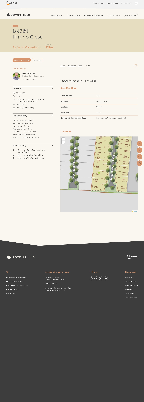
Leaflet (135, 211)
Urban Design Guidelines (17, 285)
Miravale (129, 289)
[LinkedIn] (101, 278)
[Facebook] (96, 278)
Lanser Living (112, 3)
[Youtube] (106, 278)
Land (80, 66)
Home (62, 66)
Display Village (74, 15)
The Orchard (130, 293)
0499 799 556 (31, 79)
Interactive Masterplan (94, 15)
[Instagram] (92, 278)
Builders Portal (98, 3)
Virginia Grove (131, 297)
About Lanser (126, 3)
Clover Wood (130, 281)
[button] (99, 170)
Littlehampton (131, 285)
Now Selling (72, 66)
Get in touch (11, 293)
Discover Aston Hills (14, 281)
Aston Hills (129, 278)
